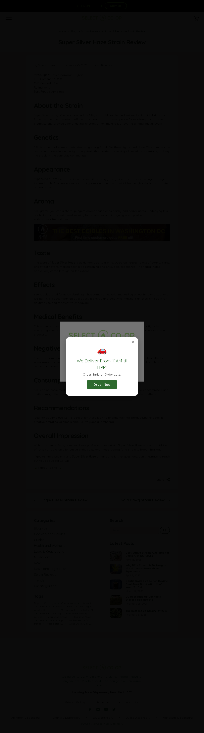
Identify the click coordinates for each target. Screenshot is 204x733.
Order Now (102, 385)
